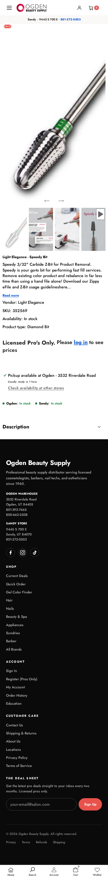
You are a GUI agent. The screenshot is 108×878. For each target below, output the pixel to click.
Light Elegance (31, 302)
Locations (13, 749)
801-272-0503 (71, 19)
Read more (11, 295)
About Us (13, 741)
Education (14, 703)
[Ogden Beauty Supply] (32, 8)
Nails (10, 608)
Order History (16, 695)
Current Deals (17, 575)
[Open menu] (9, 8)
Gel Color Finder (19, 592)
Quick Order (16, 584)
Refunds (41, 842)
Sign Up (90, 804)
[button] (46, 200)
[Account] (79, 8)
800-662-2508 (17, 514)
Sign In (11, 670)
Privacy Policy (17, 757)
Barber (11, 641)
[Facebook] (10, 552)
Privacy (11, 842)
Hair (9, 600)
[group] (15, 229)
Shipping (59, 842)
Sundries (13, 632)
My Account (15, 687)
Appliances (14, 624)
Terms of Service (19, 765)
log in (81, 342)
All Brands (14, 649)
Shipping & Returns (21, 733)
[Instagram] (22, 552)
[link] (97, 872)
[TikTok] (34, 552)
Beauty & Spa (16, 616)
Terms (26, 842)
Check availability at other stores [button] (36, 387)
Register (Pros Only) (21, 679)
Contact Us (14, 725)
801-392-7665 (16, 509)
